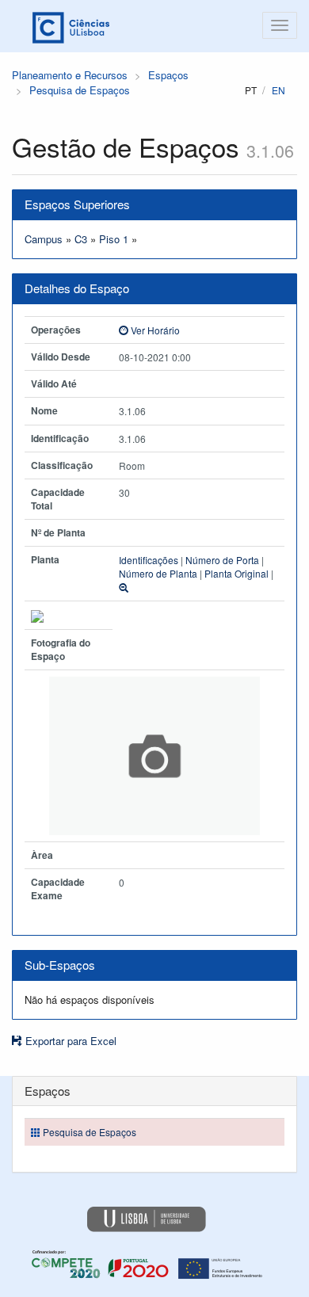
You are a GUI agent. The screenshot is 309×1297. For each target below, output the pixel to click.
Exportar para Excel (69, 1040)
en (278, 90)
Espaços (168, 74)
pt (251, 90)
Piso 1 (113, 238)
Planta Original (236, 573)
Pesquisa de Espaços (79, 89)
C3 (80, 238)
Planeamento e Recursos (70, 74)
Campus (44, 238)
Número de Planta (158, 573)
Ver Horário (154, 330)
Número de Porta (222, 559)
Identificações (148, 559)
